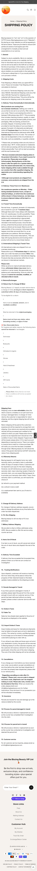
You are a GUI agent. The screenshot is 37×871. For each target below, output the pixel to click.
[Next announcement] (33, 2)
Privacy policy (18, 864)
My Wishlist (18, 832)
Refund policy (7, 864)
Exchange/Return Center (18, 839)
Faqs (18, 808)
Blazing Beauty (14, 860)
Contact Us (18, 819)
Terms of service (30, 864)
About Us (18, 812)
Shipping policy (12, 867)
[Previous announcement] (4, 2)
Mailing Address (18, 815)
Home (12, 21)
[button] (35, 10)
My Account (19, 828)
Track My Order (18, 836)
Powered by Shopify (25, 860)
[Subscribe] (31, 787)
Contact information (25, 867)
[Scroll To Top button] (33, 867)
